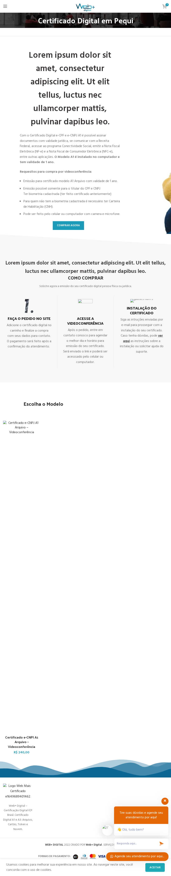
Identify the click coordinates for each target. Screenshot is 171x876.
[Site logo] (85, 6)
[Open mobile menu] (5, 6)
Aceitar (155, 867)
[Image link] (18, 791)
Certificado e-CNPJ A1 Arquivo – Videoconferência (21, 742)
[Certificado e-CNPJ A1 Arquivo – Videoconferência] (21, 577)
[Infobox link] (29, 324)
